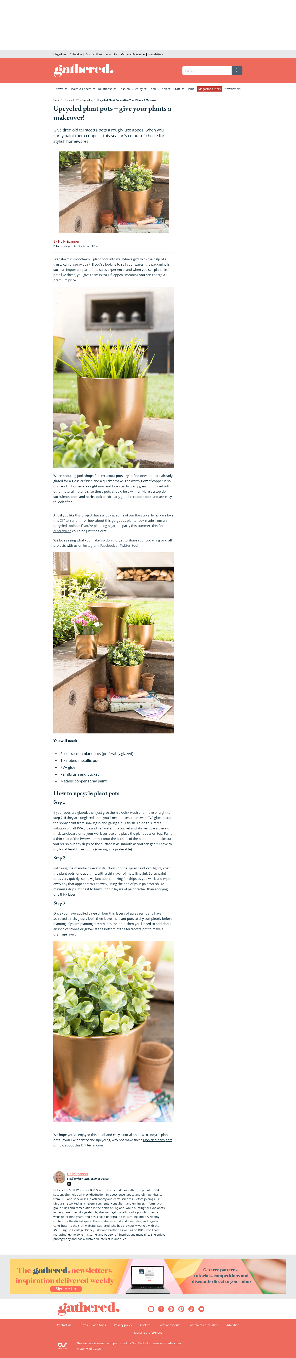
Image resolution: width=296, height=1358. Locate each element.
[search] (237, 70)
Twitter (125, 545)
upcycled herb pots (157, 1140)
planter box (135, 520)
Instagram (91, 545)
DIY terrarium (70, 520)
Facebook (107, 545)
